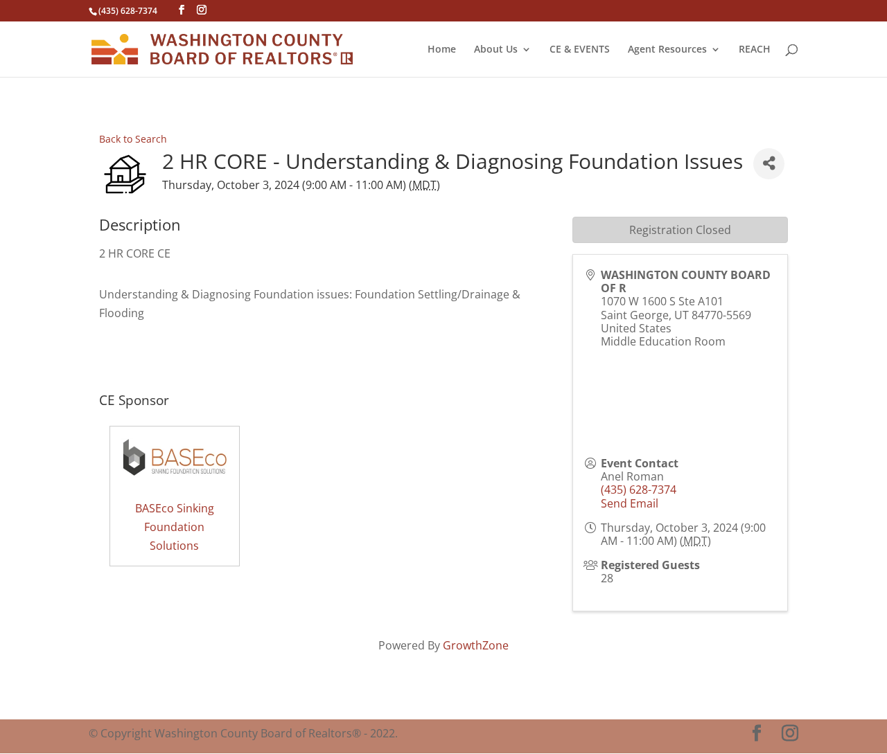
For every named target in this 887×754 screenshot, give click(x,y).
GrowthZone (476, 645)
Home (442, 49)
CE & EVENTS (580, 49)
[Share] (768, 163)
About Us (496, 49)
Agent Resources (667, 49)
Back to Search (133, 138)
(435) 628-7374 (638, 489)
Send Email (629, 503)
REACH (755, 49)
